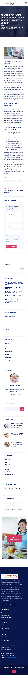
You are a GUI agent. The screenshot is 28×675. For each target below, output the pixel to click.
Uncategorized (9, 360)
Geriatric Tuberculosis (7, 632)
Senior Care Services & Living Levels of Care (17, 424)
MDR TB (4, 634)
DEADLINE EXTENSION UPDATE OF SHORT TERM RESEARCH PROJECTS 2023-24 (14, 283)
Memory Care (8, 351)
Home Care (7, 26)
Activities (4, 622)
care (6, 180)
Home (2, 26)
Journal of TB (5, 615)
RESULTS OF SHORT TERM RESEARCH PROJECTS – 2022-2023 (14, 292)
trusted (19, 509)
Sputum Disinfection (7, 637)
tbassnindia (8, 61)
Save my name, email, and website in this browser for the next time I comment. (13, 239)
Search (8, 264)
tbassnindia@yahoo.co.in (11, 657)
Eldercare (7, 343)
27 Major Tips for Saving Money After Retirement (17, 434)
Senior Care (8, 357)
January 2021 (8, 329)
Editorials (4, 620)
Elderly (19, 503)
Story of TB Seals (6, 617)
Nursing (7, 354)
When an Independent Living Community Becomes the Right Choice (13, 301)
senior (19, 180)
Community (12, 503)
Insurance (12, 180)
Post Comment (11, 246)
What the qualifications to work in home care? (17, 443)
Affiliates (4, 625)
